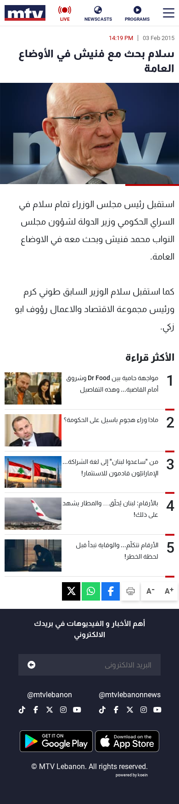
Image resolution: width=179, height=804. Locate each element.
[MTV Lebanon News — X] (130, 710)
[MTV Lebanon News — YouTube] (157, 710)
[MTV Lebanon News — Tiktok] (102, 710)
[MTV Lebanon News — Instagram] (144, 710)
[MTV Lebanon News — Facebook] (116, 710)
